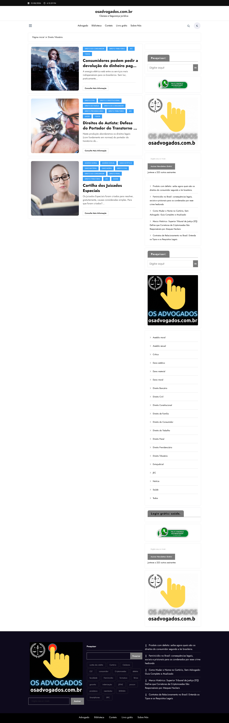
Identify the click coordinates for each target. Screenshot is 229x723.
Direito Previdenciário (94, 111)
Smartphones (95, 697)
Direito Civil (90, 100)
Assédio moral (91, 163)
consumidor (103, 671)
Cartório (113, 665)
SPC (108, 697)
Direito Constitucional (110, 100)
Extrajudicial (158, 464)
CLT (91, 671)
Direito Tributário (117, 49)
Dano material (91, 168)
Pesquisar (91, 646)
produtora (93, 691)
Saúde (87, 116)
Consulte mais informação (95, 88)
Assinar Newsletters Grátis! (161, 166)
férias (136, 678)
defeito (135, 671)
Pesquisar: (158, 58)
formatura (123, 678)
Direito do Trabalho (161, 430)
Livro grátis (121, 25)
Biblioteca (97, 25)
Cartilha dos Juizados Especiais (102, 188)
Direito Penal (114, 173)
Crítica (156, 354)
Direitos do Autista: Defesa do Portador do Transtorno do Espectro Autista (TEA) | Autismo (110, 125)
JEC (131, 49)
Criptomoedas (120, 671)
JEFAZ (120, 684)
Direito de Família (92, 106)
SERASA (122, 691)
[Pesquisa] (188, 26)
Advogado (83, 25)
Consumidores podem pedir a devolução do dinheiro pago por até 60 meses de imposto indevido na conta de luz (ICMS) (110, 63)
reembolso (108, 691)
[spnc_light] (197, 25)
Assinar (77, 701)
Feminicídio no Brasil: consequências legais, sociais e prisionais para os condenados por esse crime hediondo (171, 200)
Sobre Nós (136, 25)
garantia (93, 684)
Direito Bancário (160, 388)
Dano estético (126, 163)
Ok (195, 67)
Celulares (126, 665)
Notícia (156, 481)
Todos (87, 54)
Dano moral (107, 168)
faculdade (93, 678)
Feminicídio (108, 678)
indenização (107, 684)
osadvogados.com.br (114, 11)
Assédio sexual (108, 163)
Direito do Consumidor (94, 49)
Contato (109, 25)
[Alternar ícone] (30, 26)
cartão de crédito (96, 665)
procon (132, 684)
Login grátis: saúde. (165, 514)
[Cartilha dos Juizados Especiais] (55, 188)
